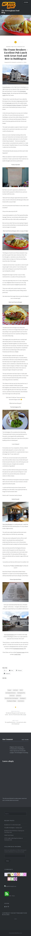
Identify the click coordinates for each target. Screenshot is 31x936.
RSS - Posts (12, 895)
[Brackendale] (9, 874)
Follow (7, 861)
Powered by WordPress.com (15, 933)
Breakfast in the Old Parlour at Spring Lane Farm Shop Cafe (14, 831)
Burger (8, 46)
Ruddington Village (11, 701)
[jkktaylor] (18, 874)
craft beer (15, 690)
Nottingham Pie (21, 692)
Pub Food (14, 46)
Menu (26, 2)
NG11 (21, 690)
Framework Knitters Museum (13, 105)
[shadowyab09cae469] (9, 878)
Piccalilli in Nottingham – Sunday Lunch (13, 827)
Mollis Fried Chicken (9, 835)
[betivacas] (6, 874)
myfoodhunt (12, 62)
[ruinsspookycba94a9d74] (15, 874)
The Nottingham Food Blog (10, 11)
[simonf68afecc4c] (21, 874)
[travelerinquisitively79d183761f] (24, 874)
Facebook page (20, 652)
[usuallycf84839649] (12, 874)
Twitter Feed (17, 654)
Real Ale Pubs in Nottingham (11, 698)
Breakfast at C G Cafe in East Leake (12, 824)
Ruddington (21, 46)
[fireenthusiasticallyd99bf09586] (12, 878)
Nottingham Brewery (18, 648)
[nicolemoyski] (15, 878)
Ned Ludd (9, 103)
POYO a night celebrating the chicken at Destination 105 (13, 839)
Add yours (25, 739)
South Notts (21, 701)
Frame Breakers (6, 87)
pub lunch (18, 695)
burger (9, 690)
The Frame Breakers (7, 524)
